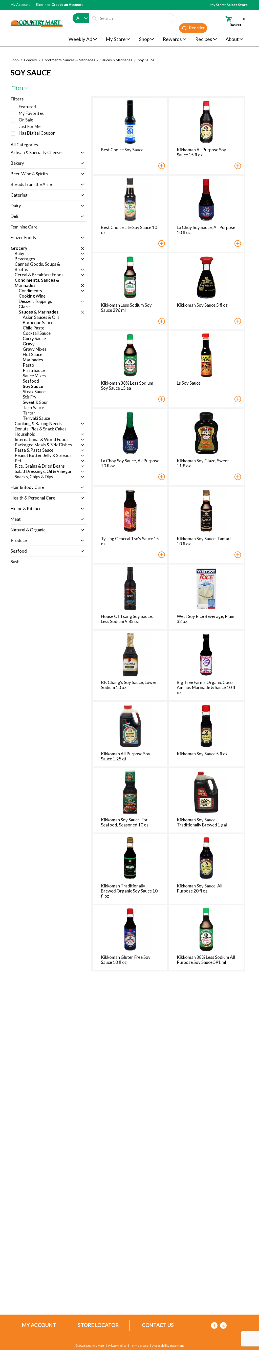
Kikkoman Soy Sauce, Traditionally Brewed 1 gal (202, 822)
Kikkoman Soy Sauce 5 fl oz (202, 305)
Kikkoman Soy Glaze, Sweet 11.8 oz (203, 463)
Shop (15, 60)
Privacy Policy (117, 1345)
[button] (81, 153)
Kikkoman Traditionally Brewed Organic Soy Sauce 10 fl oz (129, 891)
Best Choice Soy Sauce (122, 149)
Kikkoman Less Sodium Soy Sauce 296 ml (126, 307)
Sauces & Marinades (116, 60)
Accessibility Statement (168, 1345)
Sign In (41, 4)
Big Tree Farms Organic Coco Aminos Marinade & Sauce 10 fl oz (206, 687)
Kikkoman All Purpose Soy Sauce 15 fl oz (201, 152)
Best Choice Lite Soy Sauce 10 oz (129, 230)
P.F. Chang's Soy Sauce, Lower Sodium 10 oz (129, 685)
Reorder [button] (197, 27)
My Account (20, 4)
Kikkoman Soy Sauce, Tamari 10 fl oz (204, 541)
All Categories (24, 144)
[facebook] (214, 1326)
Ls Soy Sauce (189, 383)
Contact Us (158, 1325)
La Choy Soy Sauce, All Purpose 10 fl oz (206, 230)
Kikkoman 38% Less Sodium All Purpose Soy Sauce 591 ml (206, 959)
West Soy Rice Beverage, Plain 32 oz (205, 619)
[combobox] (81, 18)
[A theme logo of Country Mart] (36, 14)
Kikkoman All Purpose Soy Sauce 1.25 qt (125, 756)
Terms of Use (139, 1345)
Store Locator (98, 1325)
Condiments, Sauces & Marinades (68, 60)
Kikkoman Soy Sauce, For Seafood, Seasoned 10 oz (124, 822)
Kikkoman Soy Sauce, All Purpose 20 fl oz (199, 888)
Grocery (30, 60)
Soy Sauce (146, 60)
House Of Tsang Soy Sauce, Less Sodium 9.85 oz (127, 619)
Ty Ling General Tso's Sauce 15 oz (130, 541)
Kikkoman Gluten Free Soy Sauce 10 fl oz (125, 959)
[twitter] (223, 1326)
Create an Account (67, 4)
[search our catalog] (94, 18)
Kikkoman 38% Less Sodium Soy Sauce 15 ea (127, 385)
